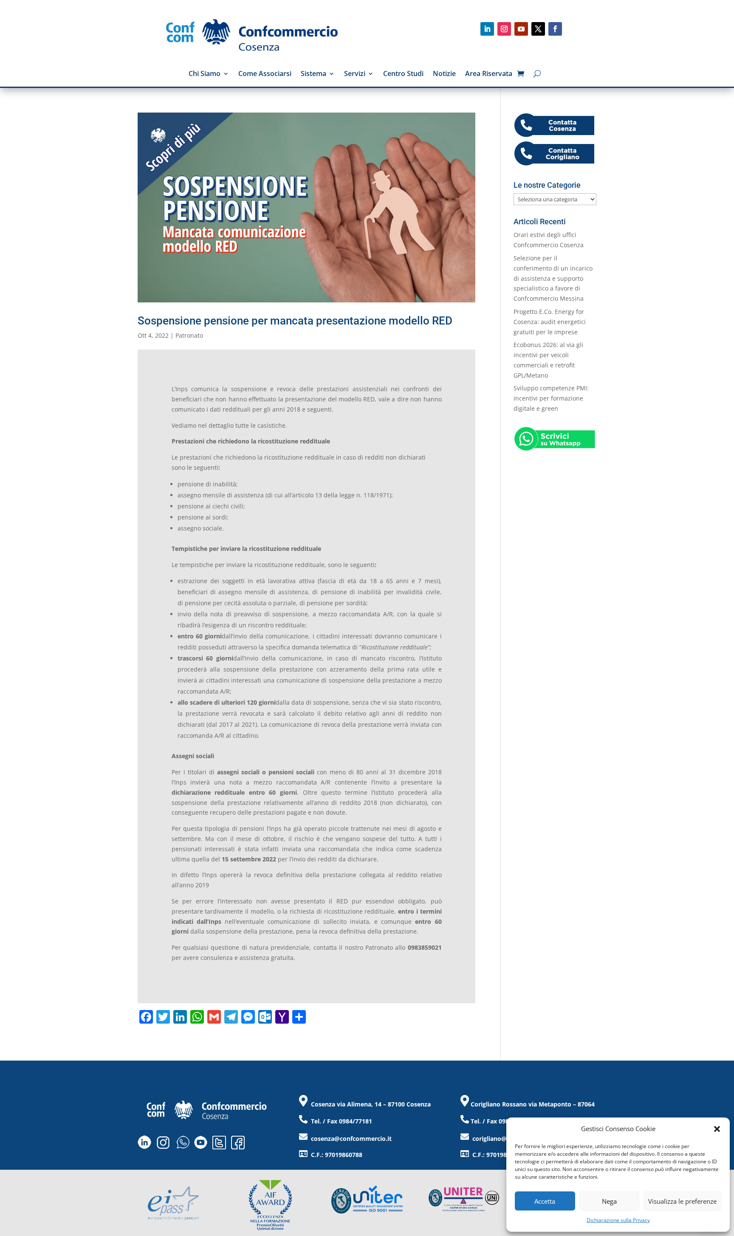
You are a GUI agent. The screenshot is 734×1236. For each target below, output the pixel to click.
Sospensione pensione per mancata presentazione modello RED (295, 320)
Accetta (544, 1201)
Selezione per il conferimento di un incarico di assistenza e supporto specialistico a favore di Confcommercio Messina (553, 278)
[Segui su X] (538, 29)
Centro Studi (403, 74)
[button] (717, 1129)
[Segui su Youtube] (521, 29)
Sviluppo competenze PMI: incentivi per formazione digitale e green (551, 398)
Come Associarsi (264, 74)
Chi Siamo (204, 74)
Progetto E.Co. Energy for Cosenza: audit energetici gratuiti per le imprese (550, 322)
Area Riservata (488, 74)
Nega (609, 1201)
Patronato (189, 335)
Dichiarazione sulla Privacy (618, 1220)
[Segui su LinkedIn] (487, 29)
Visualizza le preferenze (682, 1201)
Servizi (354, 74)
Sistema (313, 74)
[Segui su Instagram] (504, 29)
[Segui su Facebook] (555, 29)
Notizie (444, 74)
